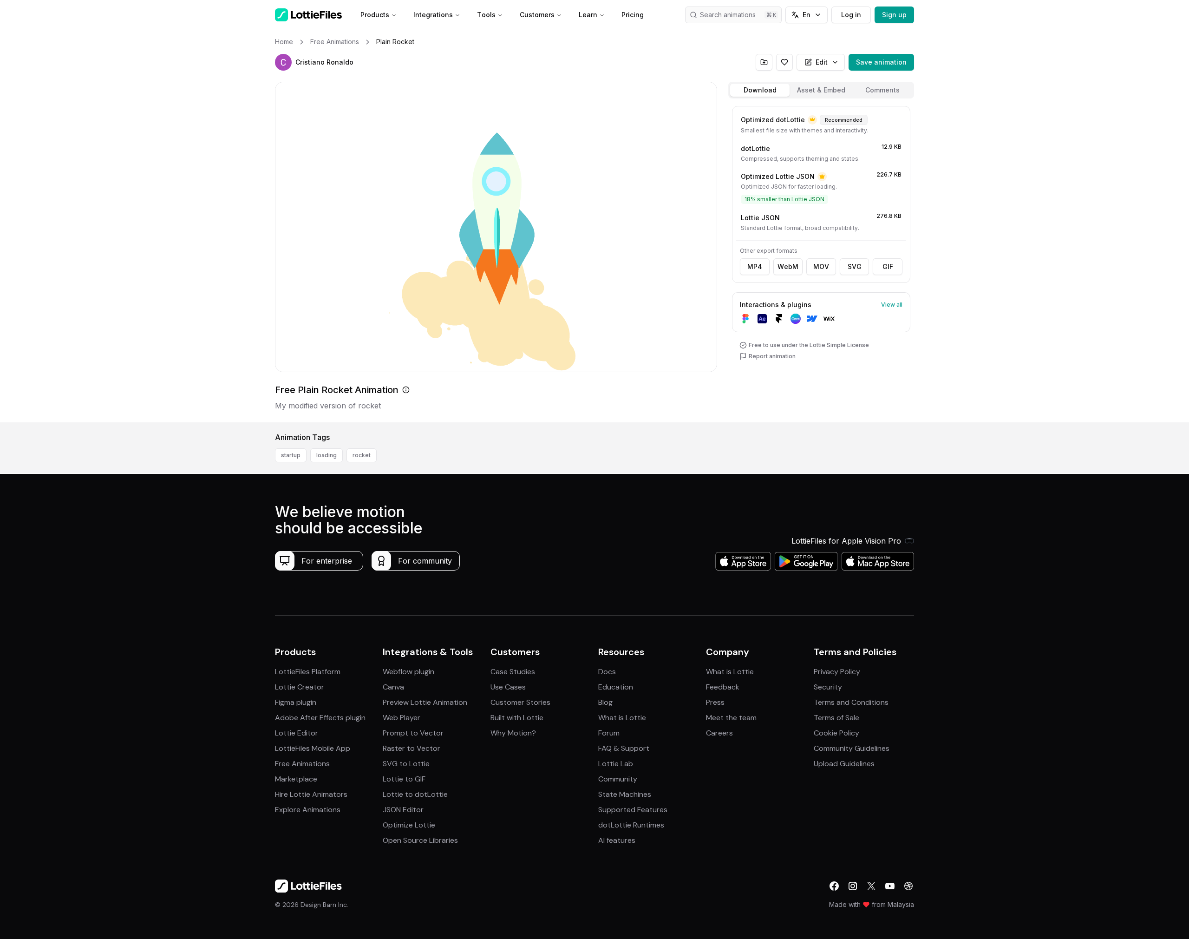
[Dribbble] (908, 886)
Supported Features (632, 809)
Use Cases (508, 687)
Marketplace (296, 779)
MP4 (754, 266)
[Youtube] (889, 886)
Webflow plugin (408, 671)
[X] (871, 886)
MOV (821, 266)
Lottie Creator (299, 687)
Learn (588, 15)
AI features (616, 840)
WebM (787, 266)
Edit (822, 62)
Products (374, 15)
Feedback (722, 687)
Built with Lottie (516, 717)
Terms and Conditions (851, 702)
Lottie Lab (615, 763)
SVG (855, 266)
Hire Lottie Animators (311, 794)
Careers (719, 733)
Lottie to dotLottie (415, 794)
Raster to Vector (411, 748)
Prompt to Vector (413, 733)
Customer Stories (520, 702)
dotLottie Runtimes (631, 825)
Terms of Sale (836, 717)
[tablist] (821, 90)
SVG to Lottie (406, 763)
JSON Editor (403, 809)
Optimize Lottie (409, 825)
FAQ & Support (623, 748)
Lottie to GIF (404, 779)
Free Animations (302, 763)
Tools (486, 15)
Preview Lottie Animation (425, 702)
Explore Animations (307, 809)
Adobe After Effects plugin (320, 717)
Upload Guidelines (844, 763)
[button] (283, 62)
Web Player (401, 717)
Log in (851, 15)
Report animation (772, 356)
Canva (393, 687)
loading (326, 455)
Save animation (881, 62)
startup (291, 455)
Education (615, 687)
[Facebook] (834, 886)
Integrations (433, 15)
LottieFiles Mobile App (312, 748)
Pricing (632, 15)
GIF (887, 266)
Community (617, 779)
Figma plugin (295, 702)
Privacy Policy (837, 671)
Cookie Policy (836, 733)
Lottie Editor (296, 733)
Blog (605, 702)
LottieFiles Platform (307, 671)
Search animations (728, 15)
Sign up (894, 15)
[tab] (760, 90)
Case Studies (512, 671)
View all (891, 304)
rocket (362, 455)
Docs (607, 671)
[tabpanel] (821, 262)
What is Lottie (622, 717)
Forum (609, 733)
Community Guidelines (851, 748)
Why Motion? (513, 733)
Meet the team (731, 717)
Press (715, 702)
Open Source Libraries (420, 840)
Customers (537, 15)
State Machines (624, 794)
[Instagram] (852, 886)
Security (828, 687)
